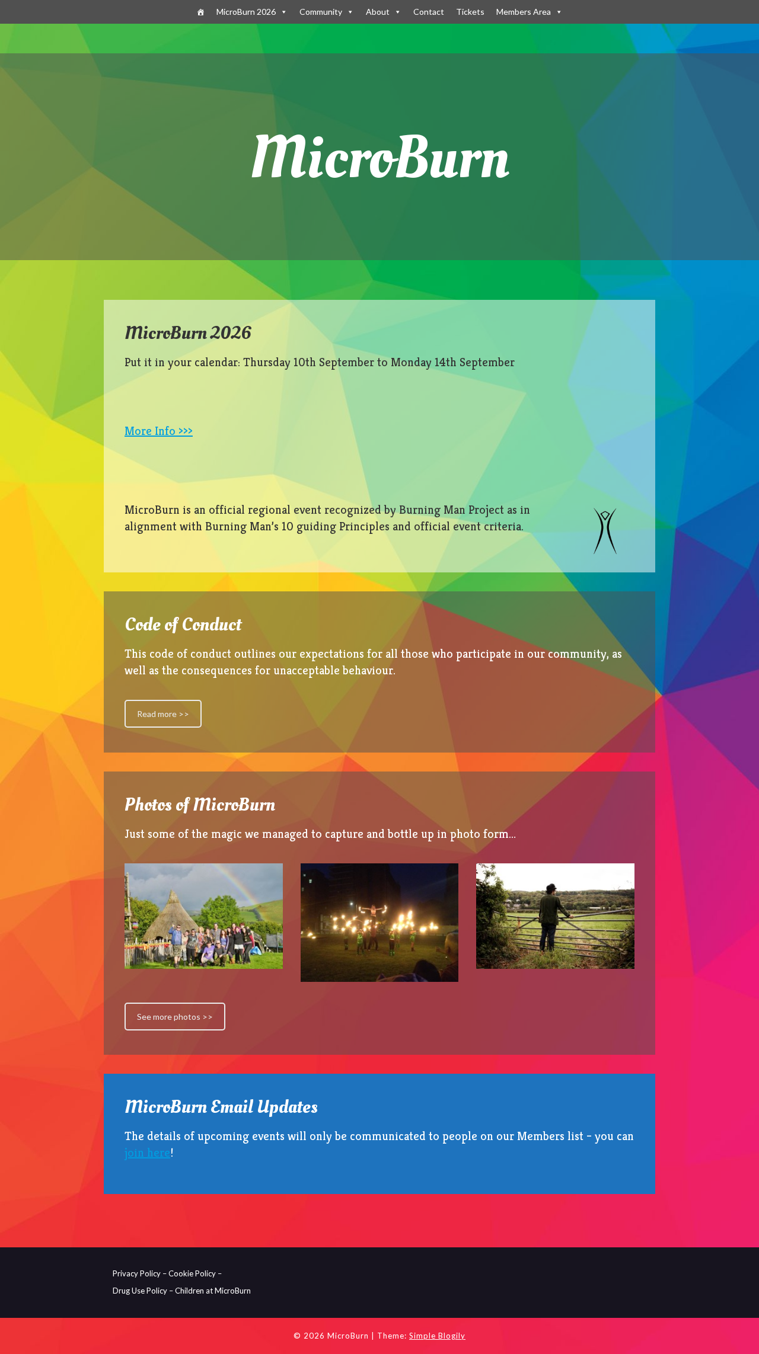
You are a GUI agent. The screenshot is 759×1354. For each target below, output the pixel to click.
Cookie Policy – (195, 1273)
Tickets (470, 12)
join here (147, 1152)
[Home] (200, 12)
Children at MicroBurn (213, 1290)
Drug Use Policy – (143, 1290)
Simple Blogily (437, 1335)
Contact (428, 12)
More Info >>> (159, 431)
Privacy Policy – (140, 1273)
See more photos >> (175, 1017)
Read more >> (163, 714)
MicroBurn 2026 (246, 12)
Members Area (523, 12)
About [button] (378, 12)
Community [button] (320, 12)
